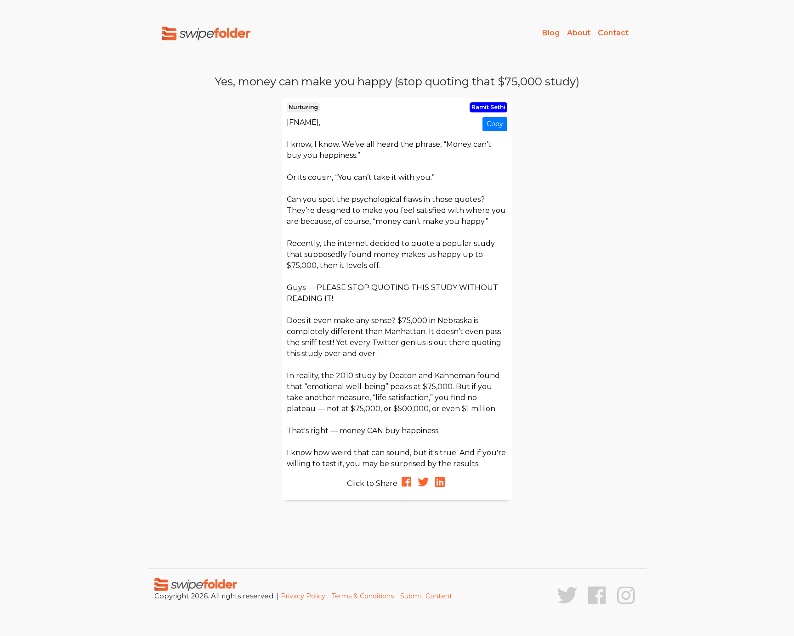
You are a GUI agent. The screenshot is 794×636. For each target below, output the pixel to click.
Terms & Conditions (363, 596)
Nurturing (303, 107)
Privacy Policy (303, 596)
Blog (551, 32)
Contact (613, 32)
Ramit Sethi (488, 107)
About (578, 32)
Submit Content (426, 596)
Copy (495, 124)
